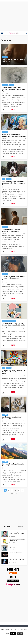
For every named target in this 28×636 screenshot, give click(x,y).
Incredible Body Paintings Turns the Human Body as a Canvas (17, 553)
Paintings (5, 57)
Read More (20, 633)
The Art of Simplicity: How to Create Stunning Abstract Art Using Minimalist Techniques (13, 325)
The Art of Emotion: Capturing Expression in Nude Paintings (13, 60)
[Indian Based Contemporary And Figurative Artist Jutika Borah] (4, 541)
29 (19, 490)
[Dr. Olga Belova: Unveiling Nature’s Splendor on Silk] (14, 404)
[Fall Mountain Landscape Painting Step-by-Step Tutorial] (14, 451)
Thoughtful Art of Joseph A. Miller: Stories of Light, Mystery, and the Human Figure (13, 89)
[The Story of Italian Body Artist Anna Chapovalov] (4, 561)
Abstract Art (5, 328)
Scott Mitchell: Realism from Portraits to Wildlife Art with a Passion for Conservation (13, 278)
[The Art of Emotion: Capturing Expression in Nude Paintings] (14, 54)
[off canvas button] (2, 33)
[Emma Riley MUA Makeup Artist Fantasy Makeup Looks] (4, 548)
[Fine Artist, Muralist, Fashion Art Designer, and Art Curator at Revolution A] (14, 122)
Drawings (5, 85)
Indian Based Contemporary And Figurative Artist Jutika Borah (17, 540)
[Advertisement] (14, 16)
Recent (21, 526)
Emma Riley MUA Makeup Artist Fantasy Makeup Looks (17, 546)
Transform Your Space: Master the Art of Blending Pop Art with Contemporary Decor (13, 371)
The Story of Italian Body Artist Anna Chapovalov (16, 560)
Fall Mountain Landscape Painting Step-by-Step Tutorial (13, 465)
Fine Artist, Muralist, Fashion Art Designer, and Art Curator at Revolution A (14, 135)
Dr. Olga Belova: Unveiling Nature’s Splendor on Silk (12, 418)
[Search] (26, 33)
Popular (8, 526)
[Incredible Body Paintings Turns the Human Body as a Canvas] (4, 554)
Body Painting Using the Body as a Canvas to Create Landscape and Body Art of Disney (17, 533)
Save (14, 109)
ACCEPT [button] (13, 633)
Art (4, 367)
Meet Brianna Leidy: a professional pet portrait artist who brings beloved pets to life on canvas (13, 183)
